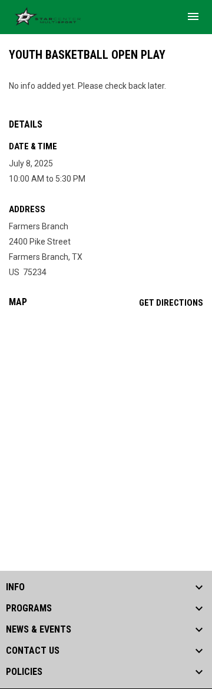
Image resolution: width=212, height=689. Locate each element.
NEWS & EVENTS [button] (38, 629)
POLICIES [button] (24, 672)
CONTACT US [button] (32, 650)
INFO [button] (15, 587)
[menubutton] (193, 16)
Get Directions (171, 302)
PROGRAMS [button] (29, 608)
